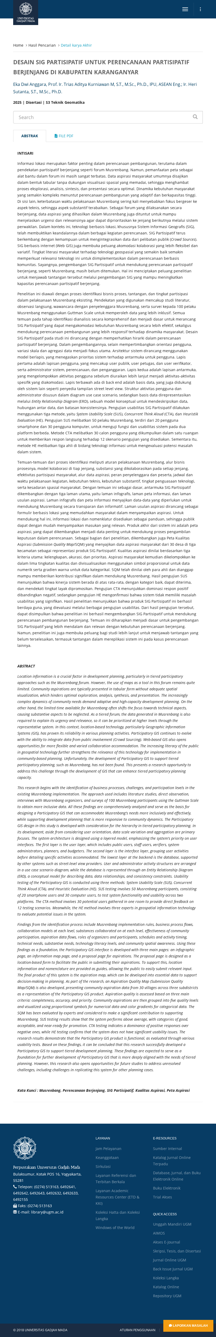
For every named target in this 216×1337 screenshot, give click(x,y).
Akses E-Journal (166, 1242)
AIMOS (159, 1233)
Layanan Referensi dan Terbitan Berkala (116, 1178)
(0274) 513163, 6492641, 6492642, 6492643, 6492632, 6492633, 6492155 (45, 1193)
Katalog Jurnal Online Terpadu (172, 1160)
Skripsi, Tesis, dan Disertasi (177, 1251)
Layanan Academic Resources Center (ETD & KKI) (117, 1197)
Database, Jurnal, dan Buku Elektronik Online (177, 1176)
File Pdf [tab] (65, 135)
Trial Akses (162, 1197)
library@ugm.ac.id (47, 1212)
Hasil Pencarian (42, 45)
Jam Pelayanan (108, 1148)
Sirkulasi (103, 1166)
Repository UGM (167, 1295)
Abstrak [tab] (29, 135)
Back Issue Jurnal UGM (173, 1268)
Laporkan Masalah (190, 1326)
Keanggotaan (107, 1157)
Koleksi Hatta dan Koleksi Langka (118, 1215)
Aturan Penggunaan (137, 1330)
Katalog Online (166, 1286)
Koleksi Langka (166, 1277)
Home (18, 45)
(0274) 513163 (40, 1205)
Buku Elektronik (166, 1188)
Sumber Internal (167, 1148)
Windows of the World (115, 1227)
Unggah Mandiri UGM (172, 1224)
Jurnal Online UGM (169, 1259)
